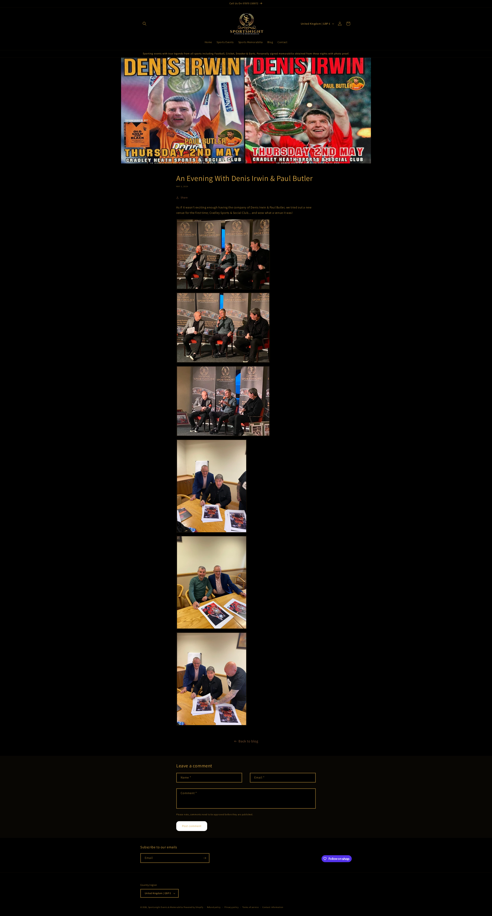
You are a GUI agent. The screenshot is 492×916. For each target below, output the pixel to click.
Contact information (272, 907)
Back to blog (248, 741)
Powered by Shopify (193, 907)
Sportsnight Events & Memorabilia (165, 907)
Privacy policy (231, 907)
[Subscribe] (204, 858)
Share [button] (184, 197)
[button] (144, 23)
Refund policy (214, 907)
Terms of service (250, 907)
